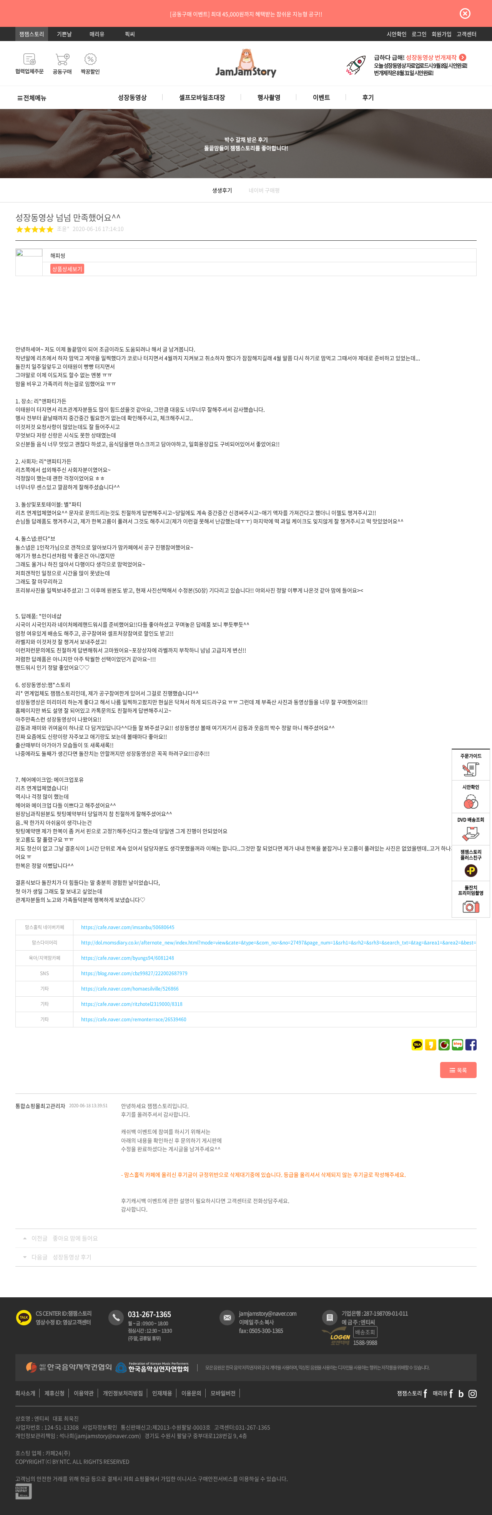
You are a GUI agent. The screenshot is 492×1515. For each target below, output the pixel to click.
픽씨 (130, 34)
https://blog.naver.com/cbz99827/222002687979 (134, 973)
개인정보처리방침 (123, 1393)
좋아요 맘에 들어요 (75, 1238)
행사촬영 (269, 97)
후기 (368, 97)
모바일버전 (223, 1393)
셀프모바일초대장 (202, 97)
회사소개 (25, 1393)
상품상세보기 (67, 269)
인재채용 (162, 1393)
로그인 (419, 34)
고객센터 (467, 34)
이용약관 (84, 1393)
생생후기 (222, 190)
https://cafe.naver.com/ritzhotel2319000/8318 (132, 1004)
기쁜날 (64, 34)
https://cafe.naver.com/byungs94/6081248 (127, 957)
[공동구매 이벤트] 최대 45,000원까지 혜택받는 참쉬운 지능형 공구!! (246, 14)
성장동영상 (132, 97)
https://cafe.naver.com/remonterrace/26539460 (133, 1019)
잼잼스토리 (31, 34)
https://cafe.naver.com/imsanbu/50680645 (128, 927)
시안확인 (397, 34)
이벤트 (321, 97)
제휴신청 (55, 1393)
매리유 (97, 34)
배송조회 (365, 1332)
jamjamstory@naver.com (267, 1313)
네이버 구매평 (264, 190)
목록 (462, 1070)
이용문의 (191, 1393)
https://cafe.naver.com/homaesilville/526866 (130, 988)
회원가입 (442, 34)
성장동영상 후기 (72, 1257)
